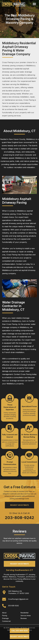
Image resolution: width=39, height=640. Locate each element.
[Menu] (34, 4)
